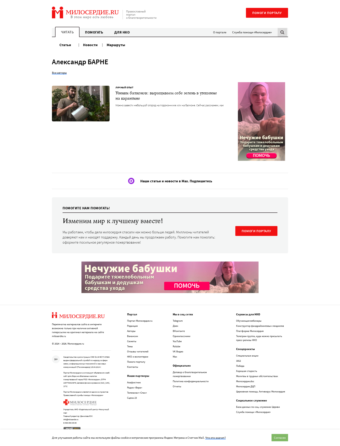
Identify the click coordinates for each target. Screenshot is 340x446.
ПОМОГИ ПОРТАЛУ (256, 231)
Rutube (176, 346)
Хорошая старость (246, 371)
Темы (130, 346)
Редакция (132, 326)
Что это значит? (215, 437)
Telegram (178, 320)
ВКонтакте (179, 331)
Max (175, 356)
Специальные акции (247, 355)
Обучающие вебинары (248, 320)
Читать (67, 32)
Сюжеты (131, 341)
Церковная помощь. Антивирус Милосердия (260, 391)
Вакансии (132, 336)
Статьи (65, 44)
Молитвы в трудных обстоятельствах (257, 376)
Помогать (94, 32)
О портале (219, 32)
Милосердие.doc (245, 381)
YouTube (177, 341)
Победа (240, 366)
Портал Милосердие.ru (139, 320)
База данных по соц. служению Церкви (258, 407)
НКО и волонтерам (137, 356)
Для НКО (122, 32)
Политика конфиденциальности (191, 381)
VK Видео (178, 351)
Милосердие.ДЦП (245, 386)
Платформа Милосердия (250, 331)
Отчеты (177, 386)
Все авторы (59, 72)
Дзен (175, 326)
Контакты (132, 367)
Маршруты (116, 44)
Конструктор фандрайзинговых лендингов (260, 326)
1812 (238, 360)
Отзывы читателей (137, 351)
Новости (90, 44)
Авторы (131, 331)
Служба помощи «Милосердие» (252, 32)
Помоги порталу (267, 13)
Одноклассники (181, 336)
